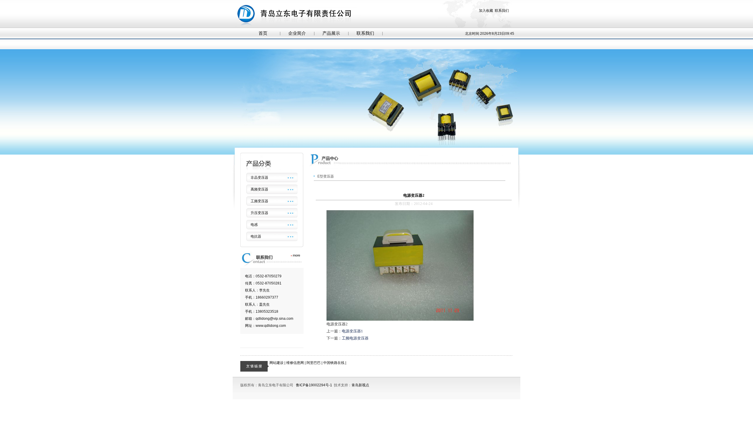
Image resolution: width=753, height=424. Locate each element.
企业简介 (297, 33)
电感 (254, 225)
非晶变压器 (259, 177)
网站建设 (276, 363)
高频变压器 (259, 189)
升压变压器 (259, 213)
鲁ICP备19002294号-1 (314, 385)
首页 (263, 33)
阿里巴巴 (313, 363)
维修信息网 (295, 363)
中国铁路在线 (333, 363)
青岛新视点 (360, 385)
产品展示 (331, 33)
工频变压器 (259, 201)
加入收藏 (486, 11)
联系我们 (502, 11)
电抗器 (256, 236)
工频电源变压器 (355, 338)
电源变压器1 (352, 331)
